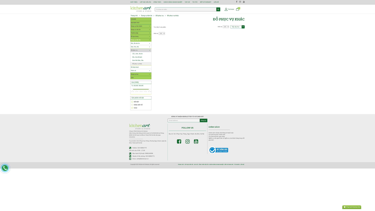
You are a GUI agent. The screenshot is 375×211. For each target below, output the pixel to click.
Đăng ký (203, 120)
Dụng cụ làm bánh (136, 26)
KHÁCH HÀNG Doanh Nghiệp (173, 2)
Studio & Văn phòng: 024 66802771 (143, 156)
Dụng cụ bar (134, 74)
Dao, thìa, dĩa (135, 46)
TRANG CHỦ (181, 164)
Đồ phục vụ (160, 15)
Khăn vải (133, 70)
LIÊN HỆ (216, 2)
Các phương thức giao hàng (217, 136)
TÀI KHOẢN (237, 164)
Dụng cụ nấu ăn (136, 29)
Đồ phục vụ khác (173, 15)
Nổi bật (136, 101)
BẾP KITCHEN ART (229, 164)
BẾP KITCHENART (205, 2)
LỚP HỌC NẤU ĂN (145, 2)
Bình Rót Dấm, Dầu (137, 60)
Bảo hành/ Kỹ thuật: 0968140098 (142, 153)
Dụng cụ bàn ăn (146, 15)
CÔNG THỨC (157, 2)
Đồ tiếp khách (135, 67)
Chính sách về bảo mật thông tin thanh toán (221, 133)
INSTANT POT (135, 22)
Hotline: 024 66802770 (139, 148)
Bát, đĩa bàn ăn (135, 43)
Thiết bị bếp (134, 33)
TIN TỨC (195, 2)
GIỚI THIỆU (133, 2)
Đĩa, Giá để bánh (137, 57)
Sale (132, 77)
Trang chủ (134, 15)
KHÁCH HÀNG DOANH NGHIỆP (216, 164)
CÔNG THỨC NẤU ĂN (203, 164)
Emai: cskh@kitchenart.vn (140, 159)
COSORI (133, 19)
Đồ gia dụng (134, 36)
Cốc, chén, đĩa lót (137, 53)
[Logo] (140, 9)
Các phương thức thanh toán (217, 134)
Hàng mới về (138, 105)
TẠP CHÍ (187, 2)
